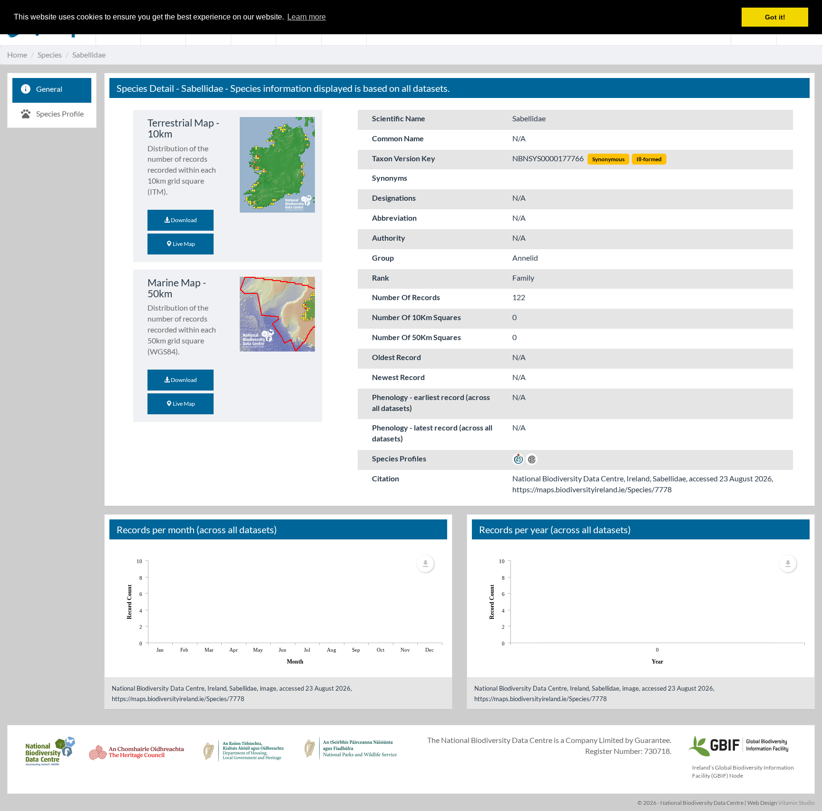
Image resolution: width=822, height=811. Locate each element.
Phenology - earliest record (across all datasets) (431, 402)
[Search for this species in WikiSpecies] (518, 458)
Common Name (398, 138)
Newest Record (398, 376)
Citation (385, 478)
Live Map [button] (183, 243)
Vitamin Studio (796, 802)
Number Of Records (406, 297)
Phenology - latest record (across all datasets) (432, 433)
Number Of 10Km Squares (416, 317)
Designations (394, 197)
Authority (388, 237)
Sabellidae (89, 54)
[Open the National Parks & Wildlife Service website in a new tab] (350, 756)
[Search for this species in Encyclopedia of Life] (532, 458)
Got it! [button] (775, 17)
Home (17, 54)
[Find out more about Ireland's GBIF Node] (737, 744)
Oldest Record (396, 357)
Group (383, 257)
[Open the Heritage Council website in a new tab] (136, 756)
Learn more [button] (306, 17)
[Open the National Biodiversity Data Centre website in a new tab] (50, 756)
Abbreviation (394, 217)
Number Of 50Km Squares (416, 337)
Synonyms (389, 177)
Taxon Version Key (403, 158)
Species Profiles (399, 458)
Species (50, 54)
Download (183, 220)
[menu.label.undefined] (425, 563)
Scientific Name (398, 118)
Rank (380, 277)
